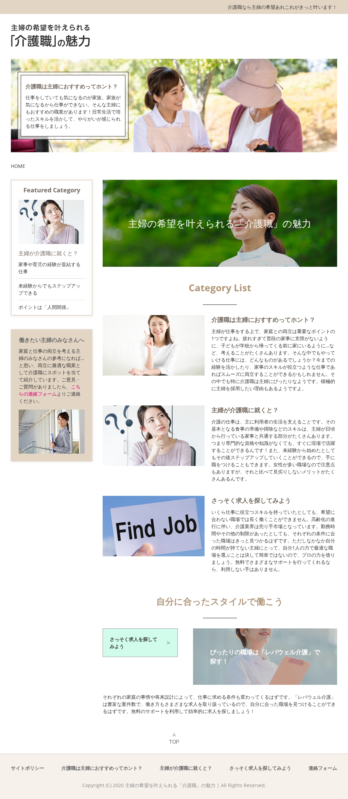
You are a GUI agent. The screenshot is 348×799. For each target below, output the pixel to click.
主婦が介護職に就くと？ (245, 410)
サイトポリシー (27, 768)
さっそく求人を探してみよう (251, 500)
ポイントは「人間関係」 (44, 307)
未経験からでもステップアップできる (49, 289)
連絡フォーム (323, 768)
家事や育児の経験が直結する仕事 (49, 268)
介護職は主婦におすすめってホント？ (71, 86)
